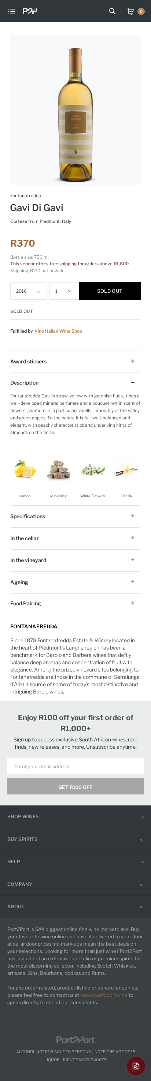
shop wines (23, 816)
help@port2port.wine (104, 995)
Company (19, 884)
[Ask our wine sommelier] (136, 1066)
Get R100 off (75, 787)
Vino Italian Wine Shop (58, 331)
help (13, 861)
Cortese (18, 221)
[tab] (75, 361)
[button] (40, 291)
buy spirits (22, 839)
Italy (66, 221)
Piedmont (50, 221)
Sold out (109, 291)
